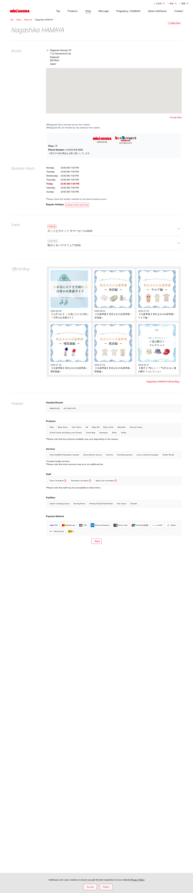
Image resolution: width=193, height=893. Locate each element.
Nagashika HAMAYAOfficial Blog (162, 381)
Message (103, 11)
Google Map (176, 117)
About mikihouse (157, 11)
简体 (172, 3)
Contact (178, 11)
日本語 (159, 3)
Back (97, 541)
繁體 (183, 3)
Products (73, 11)
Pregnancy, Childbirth (128, 11)
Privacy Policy (137, 880)
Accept (90, 887)
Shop (88, 11)
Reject (106, 887)
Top (58, 11)
